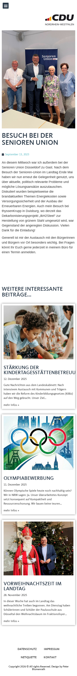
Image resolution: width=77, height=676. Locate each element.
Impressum (51, 649)
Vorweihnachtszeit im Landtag (32, 586)
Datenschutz (27, 649)
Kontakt (50, 657)
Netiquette (29, 657)
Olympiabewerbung (29, 478)
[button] (6, 6)
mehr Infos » (11, 405)
